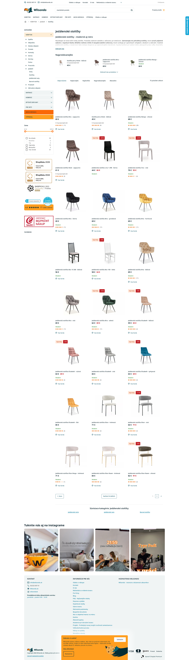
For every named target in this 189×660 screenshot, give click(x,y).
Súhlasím (120, 639)
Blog (74, 596)
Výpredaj (40, 145)
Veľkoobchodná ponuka (81, 628)
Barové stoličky (34, 81)
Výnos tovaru (77, 606)
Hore (60, 496)
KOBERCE (29, 97)
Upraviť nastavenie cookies (35, 656)
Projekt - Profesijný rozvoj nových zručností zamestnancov (92, 625)
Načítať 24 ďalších (109, 496)
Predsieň (31, 85)
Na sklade (40, 138)
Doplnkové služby (79, 604)
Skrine (30, 56)
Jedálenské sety (34, 78)
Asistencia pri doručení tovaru (83, 622)
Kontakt (85, 2)
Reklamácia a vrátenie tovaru (106, 2)
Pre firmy (76, 593)
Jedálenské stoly (73, 512)
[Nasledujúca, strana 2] (157, 496)
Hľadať (131, 10)
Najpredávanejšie (100, 81)
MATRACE (29, 93)
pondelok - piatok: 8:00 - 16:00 (41, 596)
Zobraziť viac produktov (108, 72)
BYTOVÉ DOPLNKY (32, 102)
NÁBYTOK (29, 35)
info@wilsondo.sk (36, 582)
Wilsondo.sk (34, 589)
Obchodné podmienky (80, 609)
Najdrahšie (86, 81)
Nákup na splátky (79, 631)
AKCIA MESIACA (31, 112)
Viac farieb (40, 150)
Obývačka (31, 43)
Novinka (40, 141)
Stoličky (31, 75)
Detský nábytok (33, 46)
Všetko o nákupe (74, 2)
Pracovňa (31, 65)
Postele (30, 49)
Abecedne (113, 81)
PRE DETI (29, 107)
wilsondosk (34, 592)
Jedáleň (30, 69)
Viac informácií (68, 649)
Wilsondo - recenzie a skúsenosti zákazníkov (134, 582)
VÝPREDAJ (29, 117)
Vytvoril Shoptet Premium (153, 656)
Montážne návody (79, 633)
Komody (31, 52)
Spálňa (30, 39)
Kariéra (75, 617)
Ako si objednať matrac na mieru (84, 614)
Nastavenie (68, 654)
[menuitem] (27, 17)
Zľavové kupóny (78, 620)
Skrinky (30, 59)
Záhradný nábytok (34, 88)
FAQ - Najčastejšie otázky (81, 598)
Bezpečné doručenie (80, 612)
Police (30, 62)
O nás (92, 2)
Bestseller (40, 147)
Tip (40, 143)
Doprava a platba (78, 601)
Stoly (30, 72)
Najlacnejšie (74, 81)
